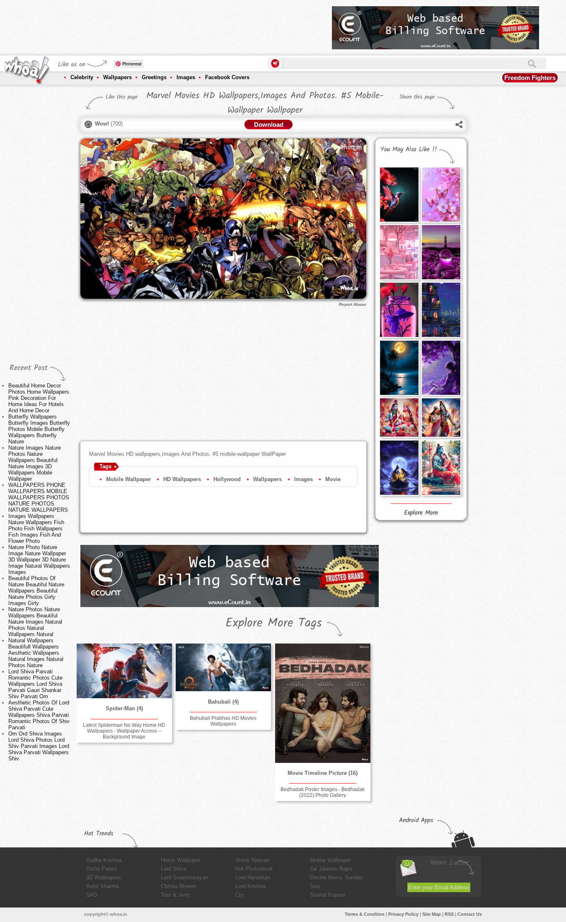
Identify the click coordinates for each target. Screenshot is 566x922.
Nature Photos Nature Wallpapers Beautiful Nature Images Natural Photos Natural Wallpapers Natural (35, 621)
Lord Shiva (173, 869)
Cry (239, 895)
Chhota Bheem (178, 886)
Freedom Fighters (530, 77)
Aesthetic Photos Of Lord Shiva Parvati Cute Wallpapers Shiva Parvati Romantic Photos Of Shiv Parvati (39, 715)
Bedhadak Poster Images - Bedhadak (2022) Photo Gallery (323, 792)
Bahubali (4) (223, 702)
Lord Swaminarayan (184, 877)
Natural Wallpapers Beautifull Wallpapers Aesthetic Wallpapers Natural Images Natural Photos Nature (35, 652)
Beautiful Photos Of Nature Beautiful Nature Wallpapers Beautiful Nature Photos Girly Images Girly (36, 590)
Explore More (421, 513)
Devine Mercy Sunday (336, 877)
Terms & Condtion (365, 914)
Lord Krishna (250, 886)
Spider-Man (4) (124, 708)
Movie (333, 479)
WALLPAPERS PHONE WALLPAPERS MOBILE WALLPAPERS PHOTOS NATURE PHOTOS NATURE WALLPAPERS (38, 497)
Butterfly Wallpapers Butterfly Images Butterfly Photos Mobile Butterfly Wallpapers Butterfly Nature (39, 429)
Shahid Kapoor (327, 895)
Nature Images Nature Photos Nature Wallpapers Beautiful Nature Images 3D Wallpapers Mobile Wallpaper (34, 463)
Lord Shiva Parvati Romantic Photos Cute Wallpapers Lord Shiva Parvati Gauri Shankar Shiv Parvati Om (35, 683)
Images (186, 77)
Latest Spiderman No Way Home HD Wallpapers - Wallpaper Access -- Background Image (124, 731)
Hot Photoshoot (254, 869)
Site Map (431, 914)
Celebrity (81, 77)
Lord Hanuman (252, 877)
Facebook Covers (227, 77)
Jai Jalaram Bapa (331, 869)
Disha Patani (101, 869)
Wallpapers (117, 77)
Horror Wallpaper (181, 860)
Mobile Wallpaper (128, 479)
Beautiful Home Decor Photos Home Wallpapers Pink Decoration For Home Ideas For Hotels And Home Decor (38, 398)
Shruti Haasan (252, 860)
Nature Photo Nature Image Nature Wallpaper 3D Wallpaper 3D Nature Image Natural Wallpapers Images (39, 559)
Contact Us (469, 914)
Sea (314, 886)
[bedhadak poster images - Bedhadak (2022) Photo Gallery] (322, 703)
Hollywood (227, 479)
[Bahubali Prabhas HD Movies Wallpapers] (223, 667)
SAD (91, 895)
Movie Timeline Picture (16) (323, 773)
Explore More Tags (273, 623)
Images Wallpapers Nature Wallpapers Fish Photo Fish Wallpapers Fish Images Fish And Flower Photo (36, 528)
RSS (449, 914)
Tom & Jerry (175, 895)
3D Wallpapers (103, 877)
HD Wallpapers (182, 479)
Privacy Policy (403, 914)
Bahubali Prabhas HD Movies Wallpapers (223, 721)
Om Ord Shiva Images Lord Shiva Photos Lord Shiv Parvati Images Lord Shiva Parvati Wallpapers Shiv (38, 746)
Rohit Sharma (102, 886)
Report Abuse (352, 304)
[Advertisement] (175, 25)
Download (268, 124)
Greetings (154, 77)
